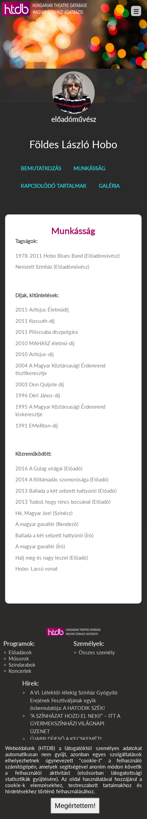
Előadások (20, 652)
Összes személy (97, 652)
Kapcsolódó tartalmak (53, 186)
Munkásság (89, 168)
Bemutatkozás (41, 168)
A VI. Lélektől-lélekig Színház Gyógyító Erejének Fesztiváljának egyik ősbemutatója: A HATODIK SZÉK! (74, 700)
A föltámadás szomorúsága (59, 479)
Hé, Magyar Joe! (33, 513)
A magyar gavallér (35, 524)
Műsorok (19, 658)
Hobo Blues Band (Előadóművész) (81, 256)
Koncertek (20, 671)
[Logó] (73, 632)
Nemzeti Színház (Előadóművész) (52, 267)
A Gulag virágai (46, 468)
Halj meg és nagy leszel (41, 557)
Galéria (109, 186)
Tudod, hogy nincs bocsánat (60, 502)
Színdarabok (22, 665)
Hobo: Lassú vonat (36, 568)
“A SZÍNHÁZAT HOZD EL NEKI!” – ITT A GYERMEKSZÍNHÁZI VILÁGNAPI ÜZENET (75, 723)
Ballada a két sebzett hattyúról (63, 491)
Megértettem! (75, 805)
